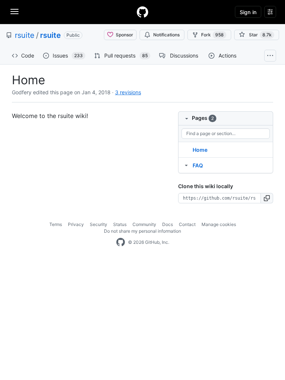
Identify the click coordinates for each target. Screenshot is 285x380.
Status (120, 224)
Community (144, 224)
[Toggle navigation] (14, 11)
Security (98, 224)
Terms (55, 224)
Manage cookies (219, 224)
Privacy (76, 224)
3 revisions (128, 92)
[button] (267, 198)
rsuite (25, 35)
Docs (167, 224)
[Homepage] (142, 12)
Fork (212, 34)
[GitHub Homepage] (120, 242)
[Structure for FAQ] (186, 165)
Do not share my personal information (142, 231)
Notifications (166, 34)
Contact (187, 224)
